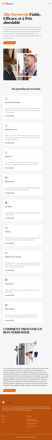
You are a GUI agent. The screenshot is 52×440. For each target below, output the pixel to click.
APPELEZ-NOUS (9, 42)
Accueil (3, 419)
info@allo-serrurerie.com (32, 423)
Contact (3, 422)
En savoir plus (8, 115)
